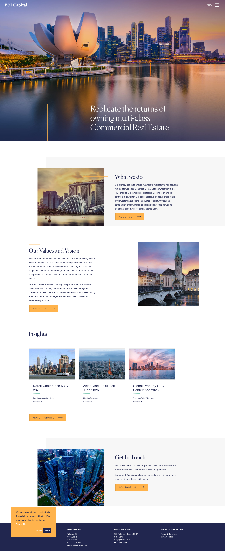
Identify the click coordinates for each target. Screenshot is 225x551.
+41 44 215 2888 (74, 542)
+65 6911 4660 (120, 542)
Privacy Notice (167, 537)
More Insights (43, 418)
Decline (38, 530)
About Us (126, 217)
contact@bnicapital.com (77, 545)
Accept (47, 530)
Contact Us (127, 487)
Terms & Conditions (169, 534)
